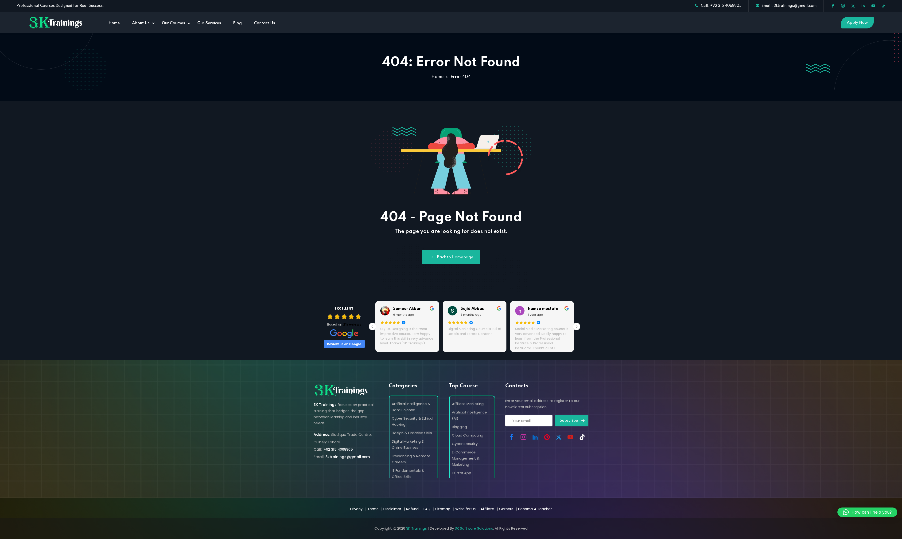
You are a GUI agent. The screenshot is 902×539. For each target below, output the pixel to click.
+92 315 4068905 (338, 449)
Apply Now (857, 23)
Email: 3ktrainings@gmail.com (789, 6)
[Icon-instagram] (523, 437)
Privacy (356, 508)
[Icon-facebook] (511, 437)
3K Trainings (416, 528)
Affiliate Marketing (468, 403)
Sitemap (442, 508)
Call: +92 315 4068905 (721, 6)
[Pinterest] (547, 437)
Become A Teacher (535, 508)
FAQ (427, 508)
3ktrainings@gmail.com (348, 456)
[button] (867, 512)
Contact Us (264, 23)
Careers (506, 508)
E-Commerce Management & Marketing (465, 458)
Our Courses (173, 23)
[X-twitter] (558, 437)
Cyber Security (465, 443)
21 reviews (352, 324)
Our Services (209, 23)
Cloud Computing (467, 435)
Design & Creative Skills (412, 432)
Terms (372, 508)
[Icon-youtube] (570, 437)
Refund (412, 508)
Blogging (459, 426)
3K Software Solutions (474, 528)
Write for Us (465, 508)
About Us (141, 23)
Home (114, 23)
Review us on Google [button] (344, 344)
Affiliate (487, 508)
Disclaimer (392, 508)
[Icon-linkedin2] (535, 437)
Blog (237, 23)
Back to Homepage (455, 257)
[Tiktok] (582, 437)
